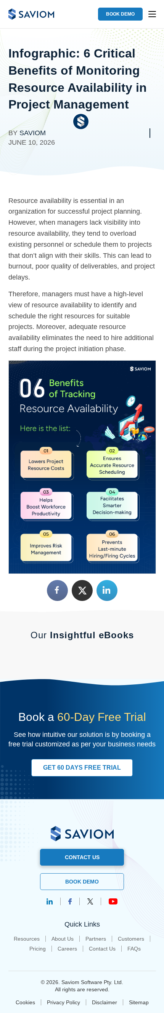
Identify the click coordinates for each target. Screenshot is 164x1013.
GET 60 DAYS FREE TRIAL (82, 767)
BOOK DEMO (120, 14)
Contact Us (102, 948)
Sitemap (139, 1002)
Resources (27, 938)
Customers (131, 938)
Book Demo (82, 882)
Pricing (37, 948)
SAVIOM (32, 133)
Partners (95, 938)
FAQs (134, 948)
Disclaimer (104, 1002)
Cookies (25, 1002)
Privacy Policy (63, 1002)
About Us (62, 938)
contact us (82, 857)
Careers (67, 948)
